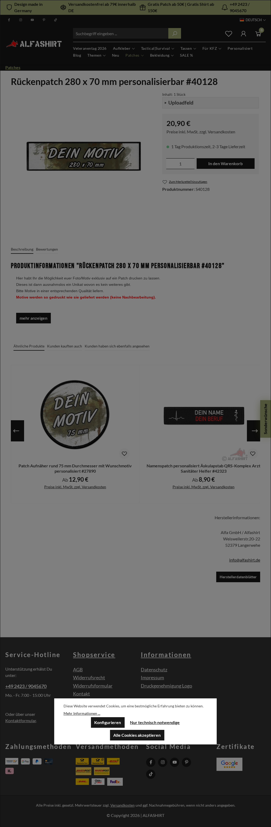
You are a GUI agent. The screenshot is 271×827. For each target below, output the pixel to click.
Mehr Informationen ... (82, 713)
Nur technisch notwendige (155, 722)
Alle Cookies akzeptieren (137, 735)
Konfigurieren (107, 722)
